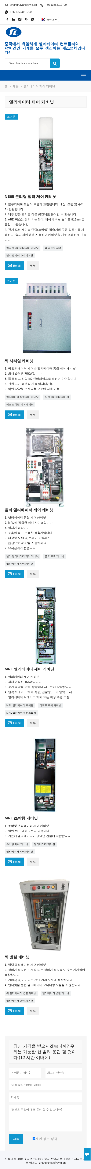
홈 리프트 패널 (53, 248)
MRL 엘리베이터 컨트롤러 (21, 712)
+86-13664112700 (56, 4)
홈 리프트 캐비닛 (54, 556)
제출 (16, 1139)
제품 (16, 86)
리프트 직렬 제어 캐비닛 (20, 404)
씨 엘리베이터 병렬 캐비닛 (21, 993)
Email (14, 265)
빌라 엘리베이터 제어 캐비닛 (22, 248)
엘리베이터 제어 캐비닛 (19, 563)
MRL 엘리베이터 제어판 (19, 705)
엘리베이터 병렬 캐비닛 (55, 993)
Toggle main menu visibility (84, 75)
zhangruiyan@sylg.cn (23, 4)
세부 (33, 265)
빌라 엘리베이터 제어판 (19, 255)
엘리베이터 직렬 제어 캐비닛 (22, 397)
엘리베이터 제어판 (44, 844)
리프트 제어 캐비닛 (50, 705)
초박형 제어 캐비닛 (17, 844)
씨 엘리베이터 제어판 (57, 397)
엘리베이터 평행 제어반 (19, 1000)
